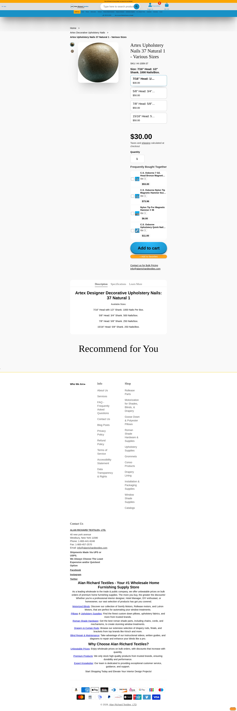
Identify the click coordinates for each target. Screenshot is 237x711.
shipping (146, 143)
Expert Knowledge (83, 663)
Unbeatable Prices (80, 648)
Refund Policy (101, 442)
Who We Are (77, 384)
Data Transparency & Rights (105, 473)
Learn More (135, 284)
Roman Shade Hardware (108, 11)
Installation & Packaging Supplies (132, 485)
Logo (79, 6)
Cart (166, 6)
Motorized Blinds (81, 606)
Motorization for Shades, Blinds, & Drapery (132, 405)
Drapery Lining (129, 473)
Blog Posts (103, 425)
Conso (160, 11)
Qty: (142, 179)
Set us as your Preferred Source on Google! (124, 15)
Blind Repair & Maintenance (84, 635)
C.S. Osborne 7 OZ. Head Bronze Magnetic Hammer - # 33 (152, 176)
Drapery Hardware (120, 11)
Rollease (100, 11)
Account (150, 6)
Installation (149, 11)
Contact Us (103, 419)
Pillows (87, 11)
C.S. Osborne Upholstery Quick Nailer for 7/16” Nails (152, 227)
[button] (148, 256)
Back (4, 6)
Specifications (118, 284)
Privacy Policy (101, 432)
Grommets (155, 11)
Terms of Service (102, 452)
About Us (102, 390)
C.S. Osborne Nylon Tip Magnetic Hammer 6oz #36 (152, 193)
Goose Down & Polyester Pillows (132, 420)
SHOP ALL (77, 11)
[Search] (136, 6)
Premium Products (83, 656)
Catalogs (130, 507)
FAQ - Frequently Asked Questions (103, 408)
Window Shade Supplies (130, 498)
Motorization (93, 11)
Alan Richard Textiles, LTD (123, 704)
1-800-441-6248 (107, 15)
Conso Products (130, 464)
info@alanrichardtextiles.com (92, 547)
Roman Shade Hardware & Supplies (131, 435)
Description (101, 284)
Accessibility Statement (104, 461)
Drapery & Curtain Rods (86, 628)
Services (102, 396)
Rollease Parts (130, 392)
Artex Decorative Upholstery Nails (87, 32)
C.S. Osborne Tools (141, 11)
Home (82, 11)
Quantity (135, 152)
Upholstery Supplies (130, 11)
